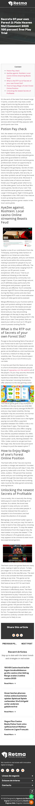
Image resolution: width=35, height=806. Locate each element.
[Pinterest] (22, 770)
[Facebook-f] (2, 770)
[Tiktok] (17, 770)
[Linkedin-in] (12, 770)
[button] (13, 635)
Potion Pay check (13, 71)
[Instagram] (7, 770)
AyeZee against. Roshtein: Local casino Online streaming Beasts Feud (19, 75)
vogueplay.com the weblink (19, 370)
